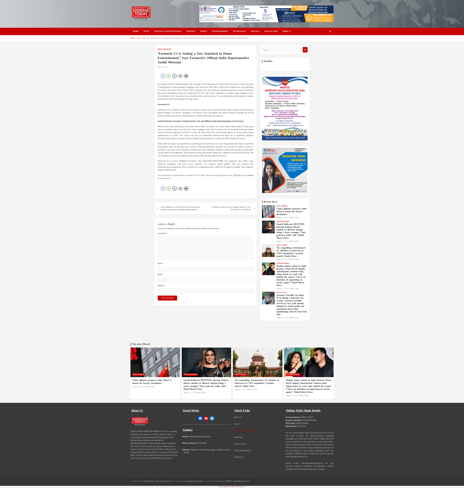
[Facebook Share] (163, 76)
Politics (255, 31)
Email (160, 275)
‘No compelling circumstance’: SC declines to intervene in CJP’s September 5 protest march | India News (291, 252)
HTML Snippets (223, 487)
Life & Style (281, 293)
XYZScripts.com (240, 487)
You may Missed (141, 344)
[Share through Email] (180, 76)
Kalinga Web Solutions (195, 481)
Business (191, 31)
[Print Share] (186, 76)
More (285, 31)
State (146, 31)
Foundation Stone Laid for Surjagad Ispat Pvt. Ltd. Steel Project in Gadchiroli (231, 208)
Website (161, 286)
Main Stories (281, 206)
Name (160, 263)
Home (136, 31)
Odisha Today (294, 217)
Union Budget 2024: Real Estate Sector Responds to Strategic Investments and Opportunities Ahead (180, 208)
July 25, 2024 (162, 67)
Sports (203, 31)
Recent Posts (270, 202)
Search (305, 49)
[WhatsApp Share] (169, 76)
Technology (239, 31)
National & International (168, 31)
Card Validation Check (244, 431)
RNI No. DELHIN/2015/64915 (238, 481)
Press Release (164, 49)
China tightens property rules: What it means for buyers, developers (291, 211)
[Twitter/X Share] (174, 76)
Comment (163, 233)
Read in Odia (271, 31)
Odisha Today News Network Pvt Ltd (158, 481)
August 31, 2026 (282, 217)
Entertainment (220, 31)
